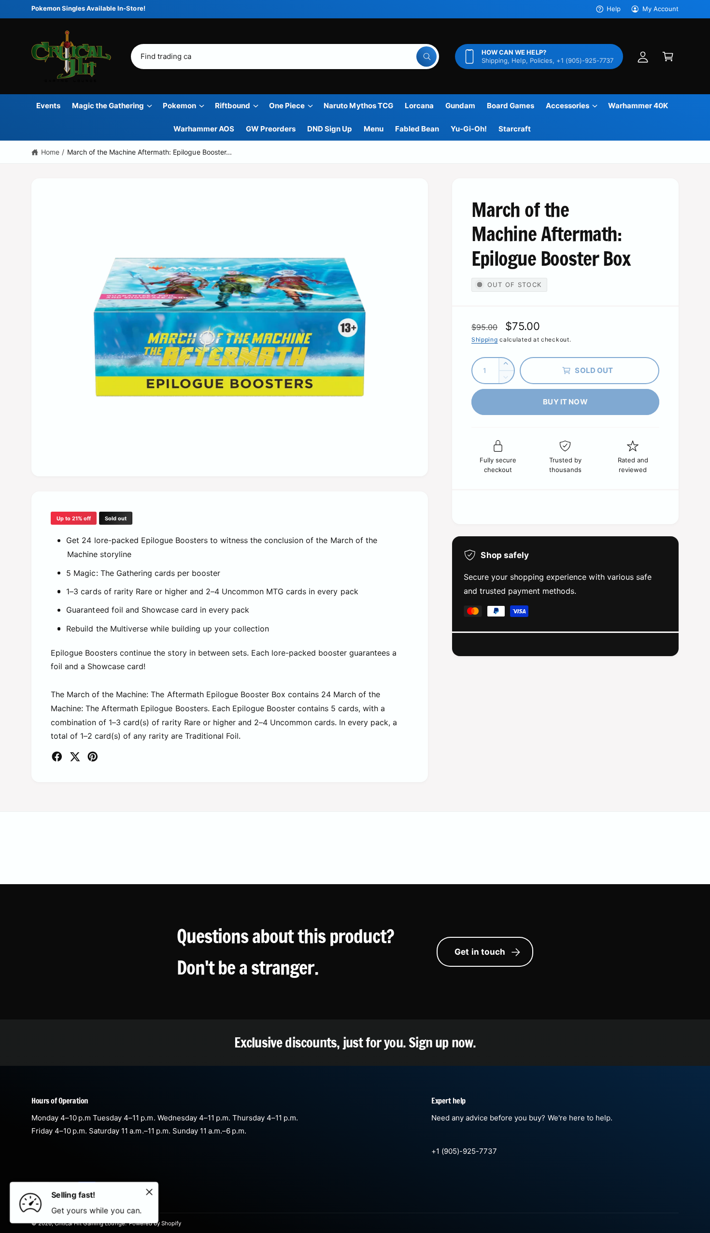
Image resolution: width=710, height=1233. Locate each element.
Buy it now (565, 401)
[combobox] (285, 56)
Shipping (484, 339)
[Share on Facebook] (57, 756)
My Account (660, 9)
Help (614, 9)
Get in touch (479, 952)
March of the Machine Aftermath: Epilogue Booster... (149, 152)
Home (50, 152)
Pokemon (179, 105)
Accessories (567, 105)
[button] (668, 56)
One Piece (287, 105)
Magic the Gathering (108, 105)
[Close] (149, 1192)
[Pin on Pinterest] (92, 756)
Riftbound (232, 105)
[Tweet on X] (75, 756)
